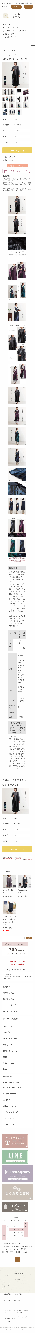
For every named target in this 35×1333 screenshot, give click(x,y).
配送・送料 (9, 34)
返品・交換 (17, 1300)
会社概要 (6, 1286)
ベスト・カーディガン (10, 55)
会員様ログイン (18, 1273)
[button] (26, 75)
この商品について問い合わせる (17, 166)
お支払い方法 (18, 1294)
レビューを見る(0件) (9, 157)
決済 (24, 30)
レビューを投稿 (8, 160)
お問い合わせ (10, 37)
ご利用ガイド (10, 30)
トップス (13, 50)
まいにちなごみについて (15, 27)
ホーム (8, 24)
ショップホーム (8, 1275)
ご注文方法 (7, 1294)
